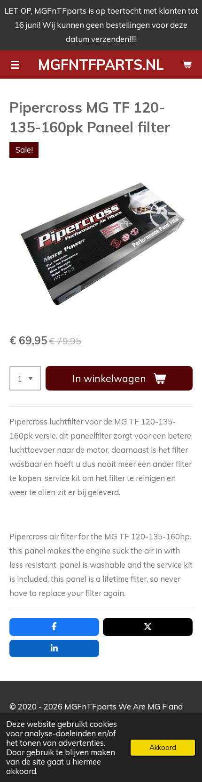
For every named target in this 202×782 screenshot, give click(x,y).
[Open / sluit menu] (15, 64)
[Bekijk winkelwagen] (187, 64)
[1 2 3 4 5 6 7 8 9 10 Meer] (25, 378)
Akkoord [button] (162, 747)
